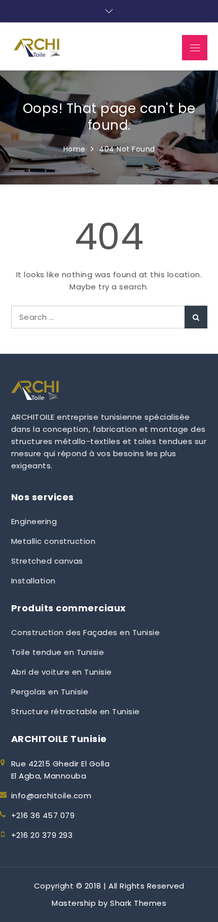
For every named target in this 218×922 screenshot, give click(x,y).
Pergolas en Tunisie (50, 691)
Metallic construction (53, 541)
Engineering (34, 521)
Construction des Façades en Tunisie (85, 632)
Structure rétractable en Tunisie (75, 711)
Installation (33, 580)
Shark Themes (138, 903)
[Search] (196, 317)
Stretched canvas (47, 561)
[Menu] (194, 47)
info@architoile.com (51, 795)
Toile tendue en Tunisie (57, 652)
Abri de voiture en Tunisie (61, 672)
